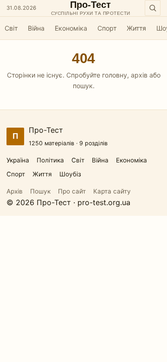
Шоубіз (70, 174)
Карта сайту (112, 191)
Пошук (40, 191)
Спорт (106, 28)
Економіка (71, 28)
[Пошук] (153, 8)
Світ (11, 28)
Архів (14, 191)
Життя (136, 28)
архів (139, 75)
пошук (83, 86)
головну (114, 75)
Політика (50, 160)
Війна (36, 28)
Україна (17, 160)
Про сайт (72, 191)
